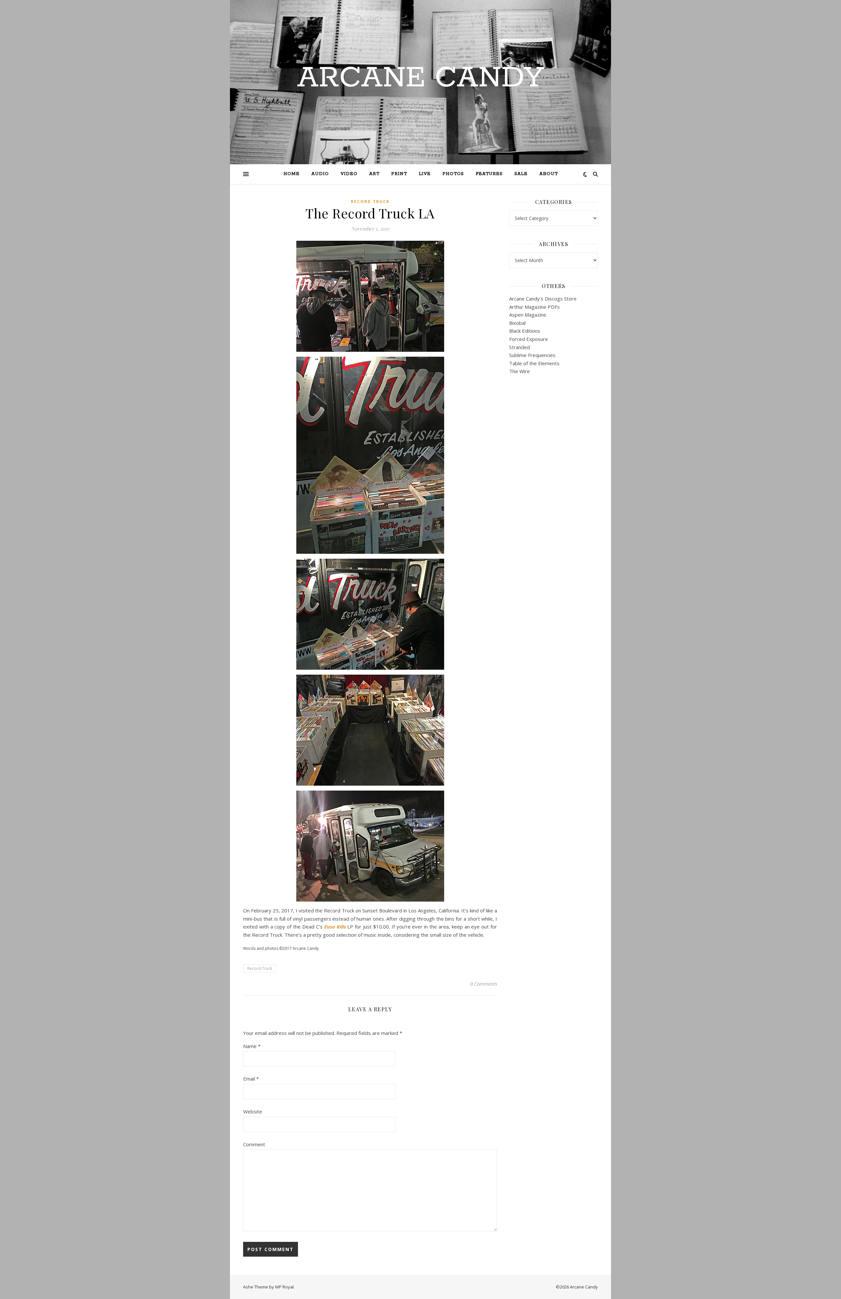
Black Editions (524, 330)
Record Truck (370, 201)
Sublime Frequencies (532, 355)
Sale (521, 174)
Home (292, 174)
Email (251, 1078)
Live (425, 174)
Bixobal (517, 323)
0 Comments (483, 983)
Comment (254, 1144)
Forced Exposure (528, 339)
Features (489, 174)
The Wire (519, 371)
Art (374, 174)
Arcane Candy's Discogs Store (543, 298)
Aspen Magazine (527, 314)
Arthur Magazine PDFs (534, 306)
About (548, 174)
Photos (453, 174)
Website (252, 1111)
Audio (320, 174)
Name (252, 1046)
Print (399, 174)
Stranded (519, 347)
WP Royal (284, 1287)
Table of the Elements (534, 363)
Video (349, 174)
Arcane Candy (420, 78)
